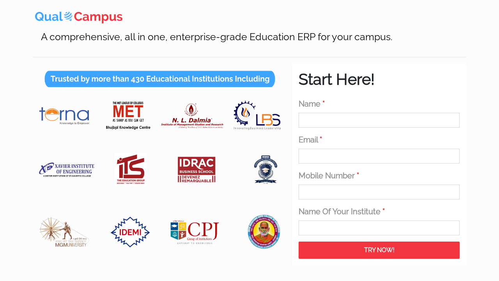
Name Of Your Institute (342, 211)
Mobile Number (329, 175)
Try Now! (379, 250)
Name (312, 103)
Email (310, 139)
